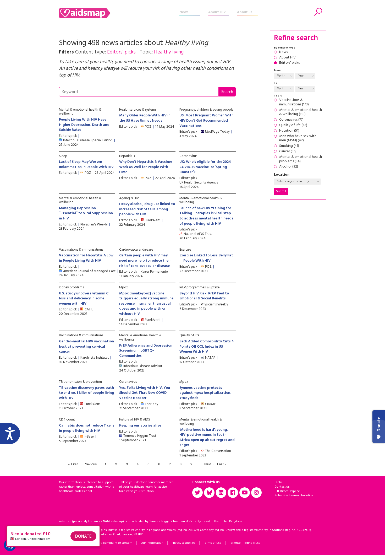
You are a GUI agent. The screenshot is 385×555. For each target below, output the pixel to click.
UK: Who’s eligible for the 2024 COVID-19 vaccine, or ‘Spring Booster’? (205, 167)
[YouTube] (244, 492)
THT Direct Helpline (287, 491)
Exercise (185, 249)
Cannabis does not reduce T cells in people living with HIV (86, 428)
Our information (152, 543)
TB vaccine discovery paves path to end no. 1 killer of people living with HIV (86, 393)
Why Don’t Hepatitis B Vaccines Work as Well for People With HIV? (146, 167)
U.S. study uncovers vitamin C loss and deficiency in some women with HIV (83, 298)
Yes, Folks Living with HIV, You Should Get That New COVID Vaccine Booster (144, 393)
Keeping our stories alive (140, 426)
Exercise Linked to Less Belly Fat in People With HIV (206, 258)
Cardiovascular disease (136, 249)
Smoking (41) (289, 146)
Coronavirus (188, 156)
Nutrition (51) (289, 131)
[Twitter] (197, 492)
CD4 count (67, 419)
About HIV (217, 12)
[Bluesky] (209, 492)
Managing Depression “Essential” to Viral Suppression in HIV (86, 213)
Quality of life (189, 335)
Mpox (123, 287)
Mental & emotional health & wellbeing (80, 112)
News (184, 12)
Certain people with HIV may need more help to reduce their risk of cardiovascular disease (145, 260)
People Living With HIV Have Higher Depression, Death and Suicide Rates (84, 125)
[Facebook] (233, 492)
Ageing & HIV (129, 198)
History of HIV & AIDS (134, 419)
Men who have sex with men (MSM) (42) (297, 138)
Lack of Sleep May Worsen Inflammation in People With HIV (86, 164)
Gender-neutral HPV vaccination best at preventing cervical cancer (86, 346)
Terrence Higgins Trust (244, 543)
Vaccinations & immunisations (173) (294, 102)
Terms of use (212, 543)
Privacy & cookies (183, 543)
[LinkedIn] (221, 492)
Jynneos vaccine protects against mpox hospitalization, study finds (205, 393)
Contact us (282, 486)
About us (244, 12)
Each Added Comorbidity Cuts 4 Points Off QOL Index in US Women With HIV (206, 346)
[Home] (119, 13)
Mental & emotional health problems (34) (300, 159)
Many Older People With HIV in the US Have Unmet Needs (144, 118)
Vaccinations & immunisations (81, 249)
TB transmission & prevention (80, 382)
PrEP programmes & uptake (199, 287)
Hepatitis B (127, 156)
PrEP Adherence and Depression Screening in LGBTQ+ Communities (145, 351)
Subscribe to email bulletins (293, 495)
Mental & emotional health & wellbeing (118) (300, 112)
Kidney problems (71, 287)
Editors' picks (289, 63)
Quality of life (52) (293, 125)
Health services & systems (137, 109)
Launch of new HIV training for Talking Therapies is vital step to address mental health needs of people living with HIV (206, 216)
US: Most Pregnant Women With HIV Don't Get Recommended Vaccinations (206, 120)
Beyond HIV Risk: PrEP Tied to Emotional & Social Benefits (204, 296)
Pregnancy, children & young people (206, 109)
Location (281, 175)
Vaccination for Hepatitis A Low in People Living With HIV (86, 258)
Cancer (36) (287, 151)
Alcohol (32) (288, 167)
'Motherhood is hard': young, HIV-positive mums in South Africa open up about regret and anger (207, 437)
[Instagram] (256, 492)
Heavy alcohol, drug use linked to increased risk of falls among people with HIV (147, 209)
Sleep (63, 156)
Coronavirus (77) (291, 120)
